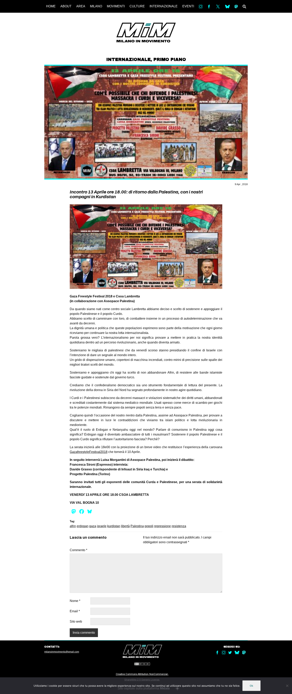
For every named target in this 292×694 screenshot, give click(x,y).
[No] (287, 686)
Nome (75, 601)
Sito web (76, 621)
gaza (92, 526)
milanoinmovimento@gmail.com (61, 651)
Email (75, 611)
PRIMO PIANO (169, 59)
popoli (149, 526)
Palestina (137, 526)
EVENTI (188, 6)
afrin (73, 526)
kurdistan (113, 526)
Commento (78, 550)
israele (101, 526)
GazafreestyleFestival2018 (88, 452)
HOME (51, 6)
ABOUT (66, 6)
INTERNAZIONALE (164, 6)
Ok (251, 685)
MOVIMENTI (116, 6)
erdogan (82, 526)
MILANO (96, 6)
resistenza (179, 526)
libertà (125, 526)
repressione (162, 526)
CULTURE (137, 6)
